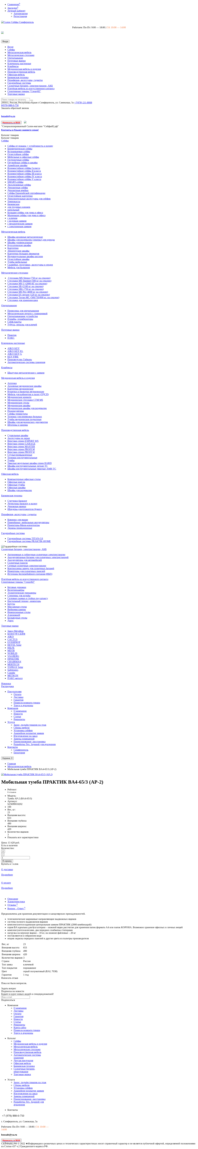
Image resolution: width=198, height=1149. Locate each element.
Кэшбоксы (13, 66)
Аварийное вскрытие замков (29, 733)
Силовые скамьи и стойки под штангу (27, 598)
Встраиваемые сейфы (18, 151)
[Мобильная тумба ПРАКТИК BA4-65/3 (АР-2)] (27, 774)
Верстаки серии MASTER (21, 446)
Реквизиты (19, 719)
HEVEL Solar (14, 645)
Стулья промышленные (19, 455)
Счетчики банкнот (17, 501)
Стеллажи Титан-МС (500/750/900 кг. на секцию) (33, 297)
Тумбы (11, 460)
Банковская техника (17, 77)
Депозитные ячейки (17, 190)
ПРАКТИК (13, 659)
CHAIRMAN (14, 661)
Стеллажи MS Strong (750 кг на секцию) (28, 278)
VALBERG (13, 656)
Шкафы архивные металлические (25, 237)
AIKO (10, 636)
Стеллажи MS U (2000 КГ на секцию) (27, 283)
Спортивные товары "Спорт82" (24, 91)
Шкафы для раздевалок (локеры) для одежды (31, 239)
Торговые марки (16, 94)
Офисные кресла (16, 482)
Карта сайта (20, 1027)
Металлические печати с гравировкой (27, 313)
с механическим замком (19, 223)
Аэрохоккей (13, 615)
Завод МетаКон (15, 631)
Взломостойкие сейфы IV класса (24, 176)
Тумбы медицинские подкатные (24, 419)
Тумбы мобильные (17, 262)
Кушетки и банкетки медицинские (25, 391)
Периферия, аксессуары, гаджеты (25, 80)
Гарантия (18, 700)
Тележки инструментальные (22, 457)
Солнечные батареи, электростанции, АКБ (30, 85)
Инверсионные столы (18, 612)
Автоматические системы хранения (26, 362)
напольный (13, 209)
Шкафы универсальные (19, 242)
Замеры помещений (24, 738)
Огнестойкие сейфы (18, 154)
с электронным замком (19, 226)
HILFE (11, 647)
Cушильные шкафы (17, 435)
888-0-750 (10, 105)
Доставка (18, 697)
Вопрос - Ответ (16, 908)
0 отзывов (11, 792)
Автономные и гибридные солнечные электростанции (36, 554)
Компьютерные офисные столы (24, 479)
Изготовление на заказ (25, 736)
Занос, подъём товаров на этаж (30, 725)
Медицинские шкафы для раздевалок (27, 408)
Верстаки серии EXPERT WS (23, 441)
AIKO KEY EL (15, 351)
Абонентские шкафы (18, 251)
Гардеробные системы (19, 83)
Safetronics (12, 670)
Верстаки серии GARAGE (21, 443)
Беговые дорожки (16, 587)
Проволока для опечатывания (23, 310)
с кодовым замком (16, 221)
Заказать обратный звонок (15, 108)
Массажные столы (17, 606)
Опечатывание (15, 58)
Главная (11, 763)
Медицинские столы (18, 402)
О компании (20, 711)
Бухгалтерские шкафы (19, 245)
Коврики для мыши (17, 519)
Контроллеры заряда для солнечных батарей (30, 568)
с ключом (12, 218)
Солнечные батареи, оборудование (24, 1070)
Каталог (10, 138)
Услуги (11, 722)
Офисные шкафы (16, 487)
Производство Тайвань (19, 359)
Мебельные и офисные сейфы (23, 157)
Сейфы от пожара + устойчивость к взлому (30, 146)
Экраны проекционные (19, 528)
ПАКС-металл (15, 678)
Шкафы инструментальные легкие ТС (27, 466)
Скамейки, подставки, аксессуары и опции (30, 264)
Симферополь (21, 750)
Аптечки (12, 383)
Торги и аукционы (23, 705)
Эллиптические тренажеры (21, 592)
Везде (10, 47)
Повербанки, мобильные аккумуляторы (28, 522)
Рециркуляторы (15, 411)
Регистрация (20, 16)
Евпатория (19, 752)
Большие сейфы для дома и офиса (25, 212)
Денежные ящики (16, 506)
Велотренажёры (15, 590)
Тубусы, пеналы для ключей (22, 324)
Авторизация (21, 13)
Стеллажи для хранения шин (22, 300)
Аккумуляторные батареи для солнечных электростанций (38, 557)
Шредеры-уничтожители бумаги (24, 509)
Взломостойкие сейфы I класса (23, 168)
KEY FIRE (13, 356)
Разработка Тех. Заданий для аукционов (35, 744)
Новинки (6, 683)
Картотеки (13, 248)
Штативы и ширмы (17, 425)
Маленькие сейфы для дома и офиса (26, 215)
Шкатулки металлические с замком (25, 372)
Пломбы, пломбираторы (20, 319)
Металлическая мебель (19, 52)
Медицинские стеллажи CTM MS (25, 400)
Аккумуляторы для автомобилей (24, 560)
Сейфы (11, 49)
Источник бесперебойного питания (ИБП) (29, 574)
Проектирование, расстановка (29, 741)
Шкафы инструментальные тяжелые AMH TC (31, 468)
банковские (13, 204)
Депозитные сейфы (17, 187)
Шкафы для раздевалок (19, 490)
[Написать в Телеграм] (25, 122)
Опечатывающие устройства (22, 316)
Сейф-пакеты (14, 322)
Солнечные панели (17, 563)
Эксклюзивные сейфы (19, 184)
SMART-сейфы (15, 182)
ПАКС (11, 338)
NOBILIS (12, 653)
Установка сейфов (23, 730)
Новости (18, 713)
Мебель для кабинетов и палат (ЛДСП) (28, 394)
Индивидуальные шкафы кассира (25, 256)
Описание (12, 898)
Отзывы (12, 905)
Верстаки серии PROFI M (21, 449)
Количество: (7, 848)
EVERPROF (13, 642)
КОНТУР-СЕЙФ (16, 634)
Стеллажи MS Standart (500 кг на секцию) (29, 280)
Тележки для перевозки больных (24, 416)
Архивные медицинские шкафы (24, 386)
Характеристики (16, 901)
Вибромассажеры (16, 609)
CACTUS (12, 639)
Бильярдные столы (17, 617)
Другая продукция (23, 1060)
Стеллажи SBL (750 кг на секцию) (25, 289)
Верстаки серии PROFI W (21, 452)
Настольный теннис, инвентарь (24, 601)
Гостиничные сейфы (18, 159)
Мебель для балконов (18, 267)
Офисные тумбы (16, 484)
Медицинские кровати (19, 397)
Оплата (17, 694)
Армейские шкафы (17, 165)
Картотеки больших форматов (23, 253)
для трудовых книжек (18, 207)
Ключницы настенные (19, 63)
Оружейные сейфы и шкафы (22, 162)
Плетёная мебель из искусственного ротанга (30, 88)
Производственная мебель (21, 72)
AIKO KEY (13, 348)
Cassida (11, 672)
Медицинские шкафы (18, 405)
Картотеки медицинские (20, 388)
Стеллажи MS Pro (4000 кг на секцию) (27, 292)
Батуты (11, 604)
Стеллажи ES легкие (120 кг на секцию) (28, 294)
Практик (12, 335)
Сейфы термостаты (17, 413)
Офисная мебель (16, 74)
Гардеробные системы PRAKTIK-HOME (29, 541)
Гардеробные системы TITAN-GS (25, 538)
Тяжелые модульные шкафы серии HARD (29, 463)
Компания (12, 708)
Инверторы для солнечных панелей (26, 571)
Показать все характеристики (23, 837)
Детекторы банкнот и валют (22, 503)
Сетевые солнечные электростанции (26, 565)
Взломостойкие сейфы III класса (24, 173)
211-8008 (83, 102)
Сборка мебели (22, 727)
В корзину (7, 861)
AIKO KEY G (14, 354)
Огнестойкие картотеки (20, 196)
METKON (12, 675)
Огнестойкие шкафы (18, 259)
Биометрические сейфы (19, 148)
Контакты (12, 747)
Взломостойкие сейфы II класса (24, 171)
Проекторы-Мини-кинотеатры (23, 525)
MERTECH (13, 664)
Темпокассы (13, 201)
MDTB (11, 650)
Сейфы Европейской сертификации (26, 193)
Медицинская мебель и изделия (24, 69)
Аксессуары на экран (18, 438)
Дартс (10, 620)
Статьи (17, 716)
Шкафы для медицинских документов (27, 422)
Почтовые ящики (16, 60)
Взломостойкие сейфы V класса (24, 179)
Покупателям (14, 691)
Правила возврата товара (27, 702)
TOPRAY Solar (15, 667)
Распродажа (7, 686)
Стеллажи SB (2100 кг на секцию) (25, 286)
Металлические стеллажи (20, 55)
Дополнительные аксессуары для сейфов (29, 198)
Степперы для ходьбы (18, 595)
